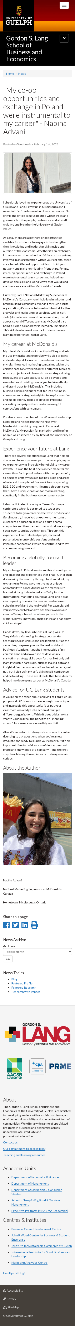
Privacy (17, 1300)
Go (8, 959)
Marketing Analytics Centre (29, 1262)
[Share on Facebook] (6, 924)
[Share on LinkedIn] (24, 924)
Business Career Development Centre (36, 1229)
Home (10, 73)
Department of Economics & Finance (35, 1177)
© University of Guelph (18, 1315)
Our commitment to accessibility (24, 1148)
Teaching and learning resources (24, 1155)
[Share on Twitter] (15, 924)
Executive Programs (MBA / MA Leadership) (39, 1210)
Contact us (10, 1142)
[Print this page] (34, 924)
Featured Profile (21, 983)
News (22, 73)
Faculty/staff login (14, 1273)
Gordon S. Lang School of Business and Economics (27, 48)
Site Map (19, 1308)
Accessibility (21, 1291)
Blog (14, 979)
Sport (49, 1252)
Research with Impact (25, 991)
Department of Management (30, 1183)
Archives (9, 946)
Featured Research (23, 987)
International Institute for (28, 1252)
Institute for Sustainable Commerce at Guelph (41, 1246)
